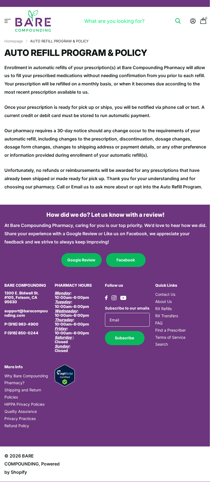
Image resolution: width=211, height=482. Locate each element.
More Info (13, 366)
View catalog (7, 21)
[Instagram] (114, 297)
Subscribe (125, 337)
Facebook (125, 260)
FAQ (159, 323)
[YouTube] (123, 298)
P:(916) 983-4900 (21, 324)
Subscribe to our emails (127, 308)
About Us (163, 301)
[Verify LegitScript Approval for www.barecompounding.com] (65, 375)
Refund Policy (16, 425)
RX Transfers (166, 315)
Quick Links (166, 285)
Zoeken (177, 21)
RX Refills (163, 308)
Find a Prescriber (170, 330)
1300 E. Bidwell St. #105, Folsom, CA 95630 (21, 297)
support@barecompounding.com (26, 313)
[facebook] (106, 298)
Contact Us (165, 294)
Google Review (81, 260)
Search (161, 344)
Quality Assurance (20, 411)
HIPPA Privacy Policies (24, 404)
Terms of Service (170, 337)
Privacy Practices (20, 418)
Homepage (13, 41)
